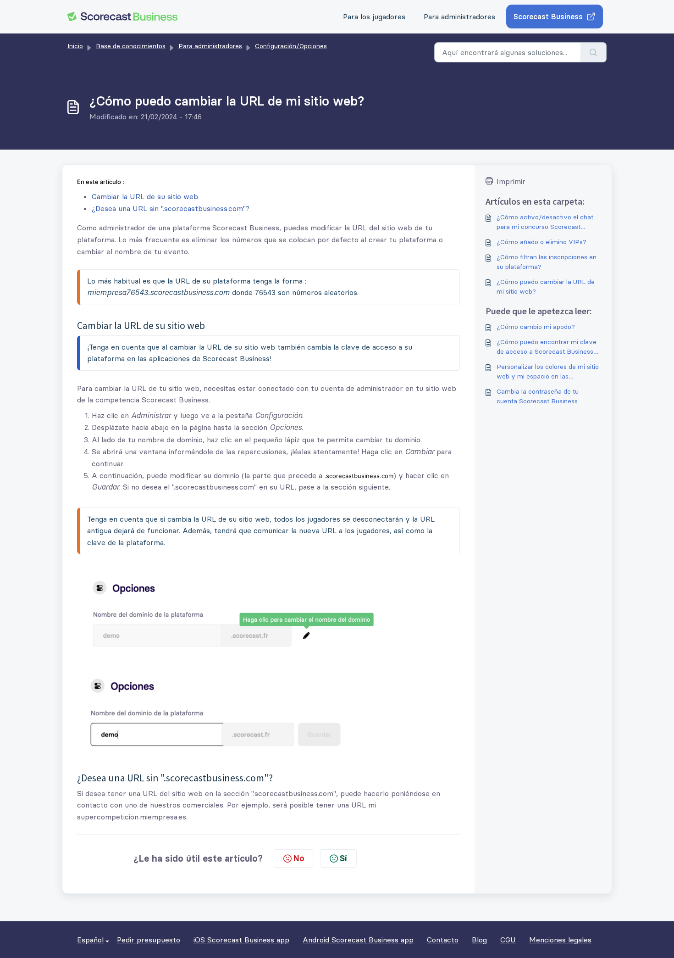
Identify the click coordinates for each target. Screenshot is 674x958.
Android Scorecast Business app (358, 939)
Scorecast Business (548, 16)
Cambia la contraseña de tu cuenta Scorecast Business (538, 396)
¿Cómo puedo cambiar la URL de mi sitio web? (546, 286)
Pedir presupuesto (148, 939)
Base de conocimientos (131, 46)
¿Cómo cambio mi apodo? (536, 327)
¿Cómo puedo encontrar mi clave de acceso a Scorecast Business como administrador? (547, 347)
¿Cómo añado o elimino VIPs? (541, 242)
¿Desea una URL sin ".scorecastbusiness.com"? (170, 208)
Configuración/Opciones (291, 46)
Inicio (75, 46)
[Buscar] (593, 52)
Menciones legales (560, 939)
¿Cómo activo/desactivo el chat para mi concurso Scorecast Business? (545, 222)
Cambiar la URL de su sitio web (145, 196)
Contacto (443, 939)
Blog (479, 939)
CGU (508, 939)
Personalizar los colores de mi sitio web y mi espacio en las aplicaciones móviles (548, 371)
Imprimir (511, 181)
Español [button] (90, 939)
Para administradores (459, 16)
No (298, 858)
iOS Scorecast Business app (241, 939)
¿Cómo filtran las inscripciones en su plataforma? (547, 262)
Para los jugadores (374, 16)
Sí (343, 858)
